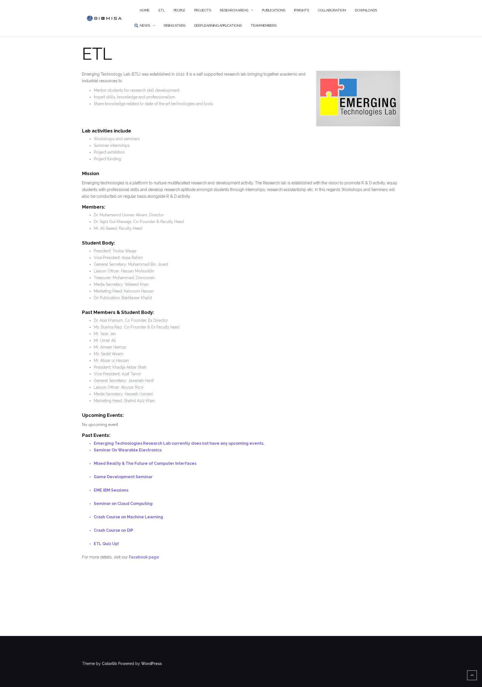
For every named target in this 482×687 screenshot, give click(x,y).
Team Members (263, 25)
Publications (273, 10)
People (179, 10)
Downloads (366, 10)
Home (145, 10)
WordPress (151, 663)
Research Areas (234, 10)
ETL (161, 10)
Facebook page (144, 557)
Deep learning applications (218, 25)
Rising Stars (174, 25)
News (145, 25)
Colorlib (109, 663)
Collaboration (332, 10)
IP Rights (301, 10)
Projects (202, 10)
